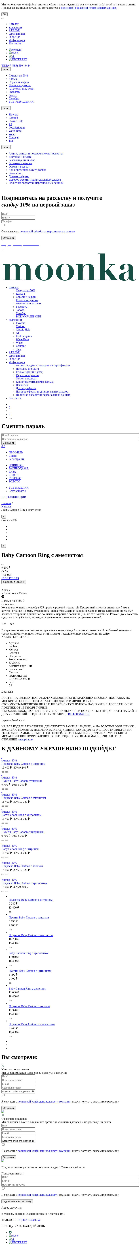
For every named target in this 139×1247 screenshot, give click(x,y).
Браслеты (14, 91)
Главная (6, 503)
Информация (17, 40)
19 (17, 578)
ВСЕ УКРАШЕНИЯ (21, 101)
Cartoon (13, 117)
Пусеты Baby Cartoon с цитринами (22, 831)
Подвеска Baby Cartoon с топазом (22, 866)
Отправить (8, 1108)
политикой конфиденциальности (38, 1194)
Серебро (14, 98)
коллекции (15, 27)
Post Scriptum (17, 127)
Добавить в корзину (13, 582)
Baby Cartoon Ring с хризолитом (21, 814)
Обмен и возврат (19, 166)
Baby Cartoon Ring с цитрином (20, 848)
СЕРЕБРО (15, 478)
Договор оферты (19, 176)
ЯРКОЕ (13, 474)
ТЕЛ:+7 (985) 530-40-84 (15, 65)
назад (6, 69)
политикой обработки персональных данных (89, 7)
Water (12, 134)
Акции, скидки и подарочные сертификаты (36, 153)
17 (10, 578)
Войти (13, 455)
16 (7, 578)
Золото (13, 95)
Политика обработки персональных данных (36, 182)
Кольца (13, 78)
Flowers (13, 114)
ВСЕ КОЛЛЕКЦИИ (13, 497)
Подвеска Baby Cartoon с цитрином (23, 763)
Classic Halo (16, 121)
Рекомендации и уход (22, 160)
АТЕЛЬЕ (14, 30)
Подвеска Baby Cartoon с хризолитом (24, 883)
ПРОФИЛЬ (16, 452)
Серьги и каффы (19, 82)
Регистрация (16, 459)
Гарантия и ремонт (20, 163)
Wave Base (15, 130)
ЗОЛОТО (14, 481)
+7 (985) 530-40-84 (28, 1219)
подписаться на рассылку (17, 1201)
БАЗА (12, 471)
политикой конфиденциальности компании (44, 1101)
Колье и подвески (20, 85)
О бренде (14, 36)
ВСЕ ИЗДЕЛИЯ (19, 487)
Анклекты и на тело (21, 88)
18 (14, 578)
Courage (13, 137)
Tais (11, 140)
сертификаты (17, 33)
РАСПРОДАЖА (19, 468)
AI (10, 124)
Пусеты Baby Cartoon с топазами (21, 780)
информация (25, 739)
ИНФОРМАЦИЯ (79, 714)
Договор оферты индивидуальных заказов (35, 179)
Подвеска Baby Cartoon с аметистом (23, 797)
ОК (4, 14)
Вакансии (15, 173)
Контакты (15, 43)
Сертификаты (17, 490)
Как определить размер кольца (27, 169)
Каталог (14, 23)
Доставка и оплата (20, 156)
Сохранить (8, 442)
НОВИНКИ (16, 465)
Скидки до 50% (18, 75)
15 (3, 578)
